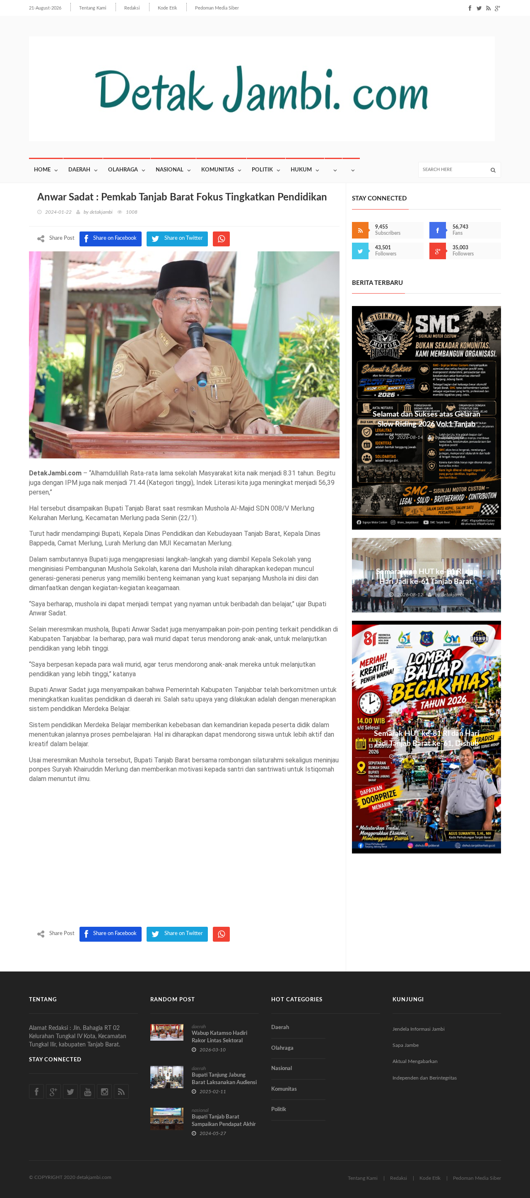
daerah (199, 1026)
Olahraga (123, 170)
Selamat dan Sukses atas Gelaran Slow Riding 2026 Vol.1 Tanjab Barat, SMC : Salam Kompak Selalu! (426, 424)
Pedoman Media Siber (217, 8)
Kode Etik (167, 8)
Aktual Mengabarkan (415, 1061)
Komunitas (217, 170)
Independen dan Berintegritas (425, 1077)
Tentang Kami (92, 8)
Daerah (79, 170)
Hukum (301, 170)
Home (42, 170)
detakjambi (101, 212)
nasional (200, 1110)
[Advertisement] (184, 865)
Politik (262, 170)
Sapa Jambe (406, 1045)
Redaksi (132, 8)
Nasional (169, 170)
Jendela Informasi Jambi (419, 1029)
